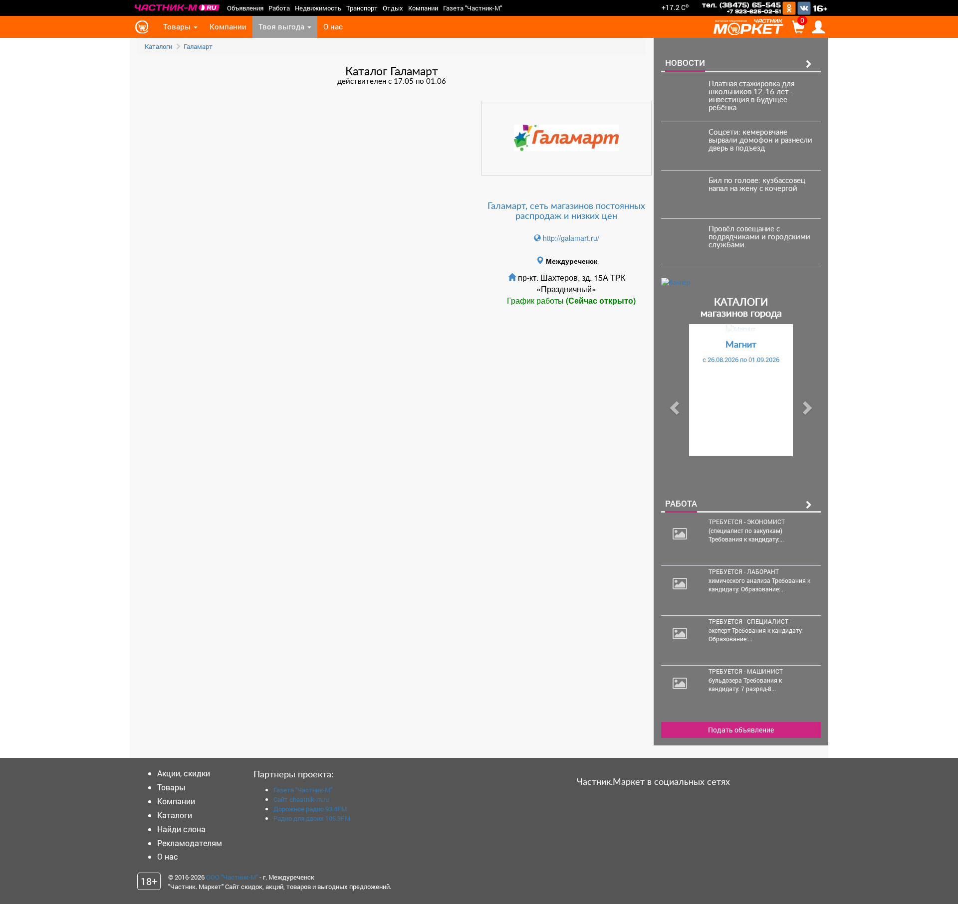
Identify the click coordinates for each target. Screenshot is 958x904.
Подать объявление (741, 729)
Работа (279, 7)
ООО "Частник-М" (232, 877)
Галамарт (198, 46)
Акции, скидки (183, 773)
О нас (333, 26)
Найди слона (181, 829)
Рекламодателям (189, 843)
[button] (673, 405)
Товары (178, 26)
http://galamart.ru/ (570, 238)
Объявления (245, 7)
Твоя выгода (282, 26)
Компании (423, 7)
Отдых (393, 7)
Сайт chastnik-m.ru (301, 799)
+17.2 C (675, 7)
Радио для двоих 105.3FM (311, 818)
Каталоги (158, 46)
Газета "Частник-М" (472, 7)
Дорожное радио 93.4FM (310, 808)
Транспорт (362, 7)
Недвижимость (318, 7)
